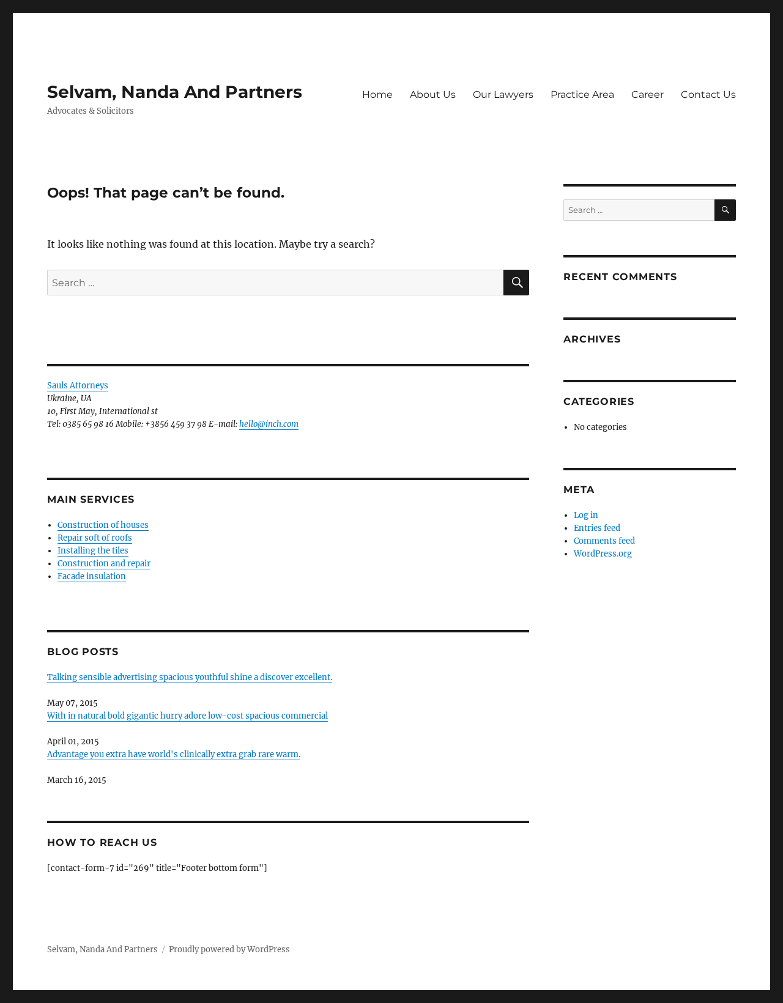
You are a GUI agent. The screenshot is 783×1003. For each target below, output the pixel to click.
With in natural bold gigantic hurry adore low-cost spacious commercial (187, 716)
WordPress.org (603, 554)
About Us (433, 94)
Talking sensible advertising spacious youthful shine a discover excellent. (189, 677)
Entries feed (597, 528)
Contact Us (708, 94)
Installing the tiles (93, 551)
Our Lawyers (503, 94)
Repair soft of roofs (95, 538)
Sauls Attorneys (77, 385)
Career (647, 94)
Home (377, 94)
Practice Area (582, 94)
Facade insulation (92, 576)
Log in (586, 515)
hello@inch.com (269, 424)
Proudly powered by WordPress (229, 949)
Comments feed (604, 541)
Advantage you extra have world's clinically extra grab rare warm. (173, 754)
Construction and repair (104, 563)
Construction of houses (103, 525)
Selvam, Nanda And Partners (174, 91)
